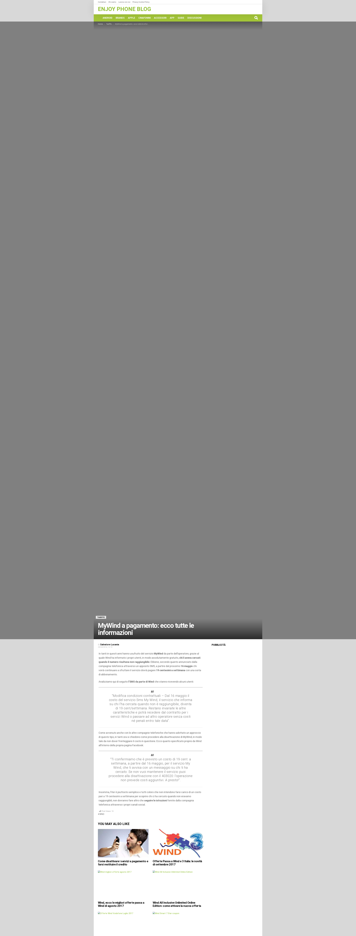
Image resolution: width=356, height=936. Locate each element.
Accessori (160, 18)
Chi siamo (112, 2)
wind (101, 814)
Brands (120, 18)
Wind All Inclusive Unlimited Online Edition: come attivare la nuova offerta (177, 904)
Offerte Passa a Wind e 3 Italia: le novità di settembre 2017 (177, 863)
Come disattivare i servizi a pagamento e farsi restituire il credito (123, 863)
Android (107, 18)
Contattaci (102, 2)
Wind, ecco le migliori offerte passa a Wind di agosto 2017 (121, 904)
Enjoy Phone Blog (124, 9)
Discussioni (194, 18)
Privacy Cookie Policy (141, 2)
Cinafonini (144, 18)
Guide (181, 18)
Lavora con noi (124, 2)
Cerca (256, 17)
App (172, 18)
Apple (131, 18)
